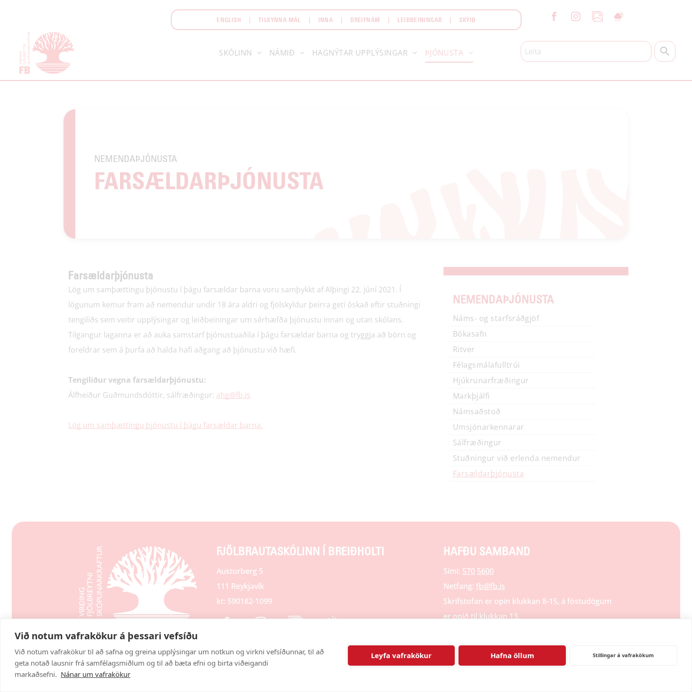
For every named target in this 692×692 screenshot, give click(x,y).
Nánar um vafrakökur (95, 674)
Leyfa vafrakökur (401, 655)
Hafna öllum (512, 655)
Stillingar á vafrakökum (623, 655)
